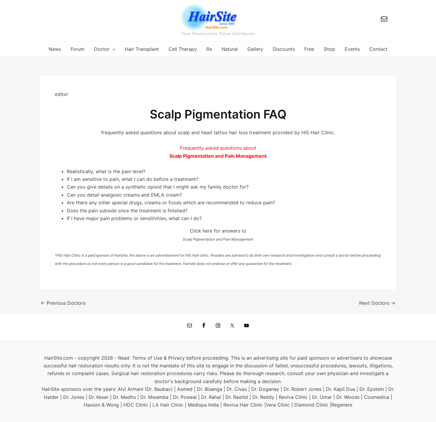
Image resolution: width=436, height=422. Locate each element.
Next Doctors (377, 303)
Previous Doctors (63, 303)
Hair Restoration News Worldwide (218, 33)
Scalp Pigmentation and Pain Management (218, 239)
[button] (113, 49)
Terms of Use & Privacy (158, 358)
